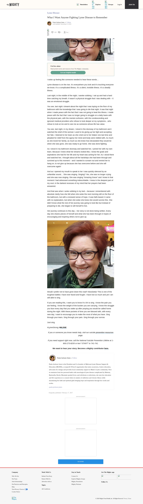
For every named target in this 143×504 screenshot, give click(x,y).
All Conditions (46, 489)
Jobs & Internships (17, 481)
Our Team (14, 479)
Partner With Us (46, 479)
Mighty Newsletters (77, 481)
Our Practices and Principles (20, 484)
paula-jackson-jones (55, 387)
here (106, 348)
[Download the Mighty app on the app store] (109, 477)
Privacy (125, 498)
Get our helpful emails (68, 72)
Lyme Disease (53, 13)
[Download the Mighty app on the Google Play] (126, 477)
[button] (69, 22)
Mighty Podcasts (76, 484)
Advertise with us (47, 481)
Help (13, 487)
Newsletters (84, 4)
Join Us (132, 4)
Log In (120, 4)
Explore (97, 4)
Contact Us (75, 476)
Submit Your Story (47, 476)
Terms (129, 498)
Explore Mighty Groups (78, 479)
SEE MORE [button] (81, 461)
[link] (13, 4)
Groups (110, 4)
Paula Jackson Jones (59, 22)
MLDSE (63, 327)
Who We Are (15, 476)
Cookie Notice (16, 492)
